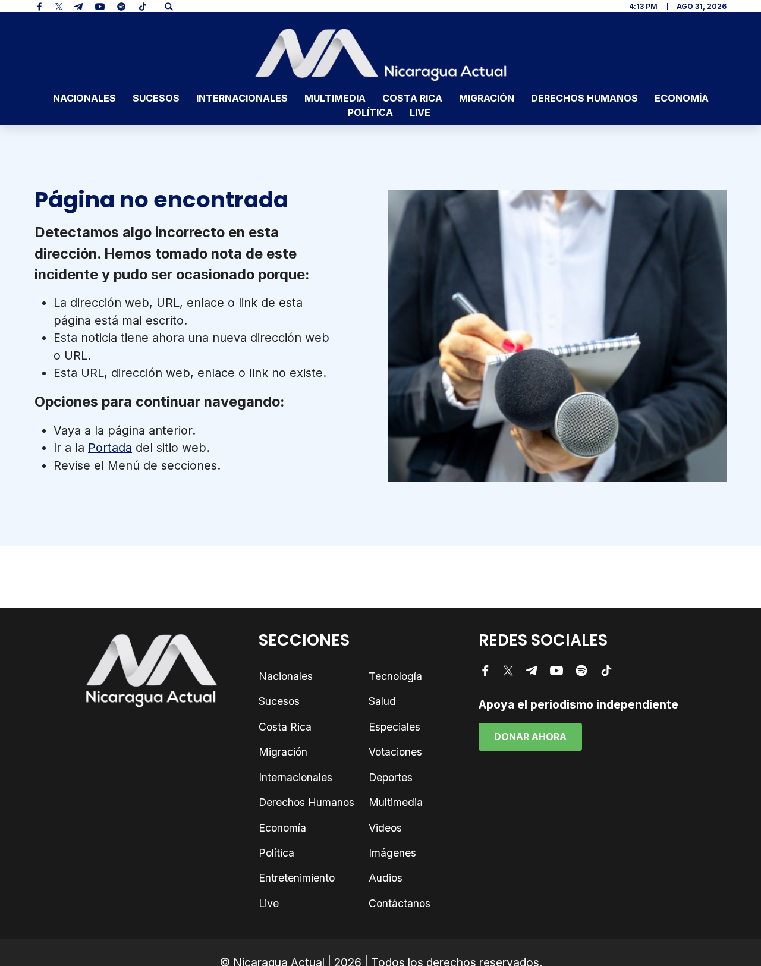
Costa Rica (412, 98)
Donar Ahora (530, 736)
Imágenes (392, 853)
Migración (486, 98)
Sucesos (156, 98)
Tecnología (395, 676)
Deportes (391, 777)
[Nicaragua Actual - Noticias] (380, 54)
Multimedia (335, 98)
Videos (385, 828)
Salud (382, 701)
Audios (385, 877)
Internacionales (242, 98)
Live (420, 112)
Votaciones (395, 751)
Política (370, 112)
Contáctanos (399, 903)
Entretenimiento (297, 877)
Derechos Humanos (584, 98)
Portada (110, 447)
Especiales (394, 726)
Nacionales (84, 98)
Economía (682, 98)
